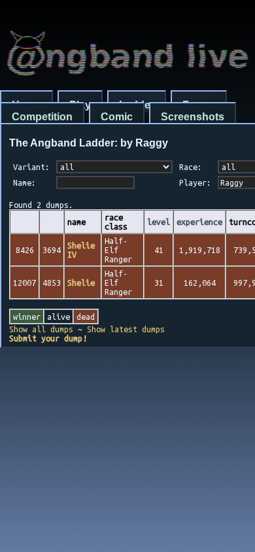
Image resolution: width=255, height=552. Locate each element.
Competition (42, 116)
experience (199, 221)
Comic (117, 116)
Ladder (136, 105)
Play (80, 105)
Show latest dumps (126, 329)
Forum (198, 105)
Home (26, 105)
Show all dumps (41, 329)
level (158, 221)
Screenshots (192, 116)
